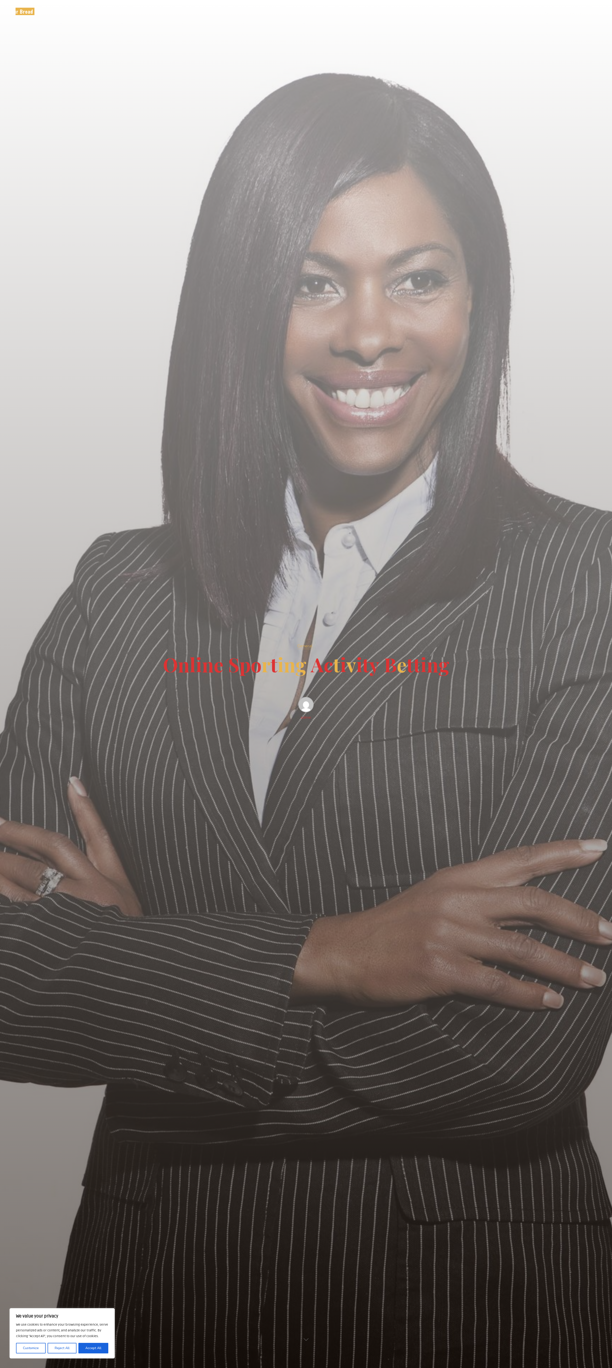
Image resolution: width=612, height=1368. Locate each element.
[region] (62, 1333)
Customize (31, 1348)
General (304, 646)
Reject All (62, 1348)
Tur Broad (22, 11)
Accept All (93, 1348)
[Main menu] (598, 11)
